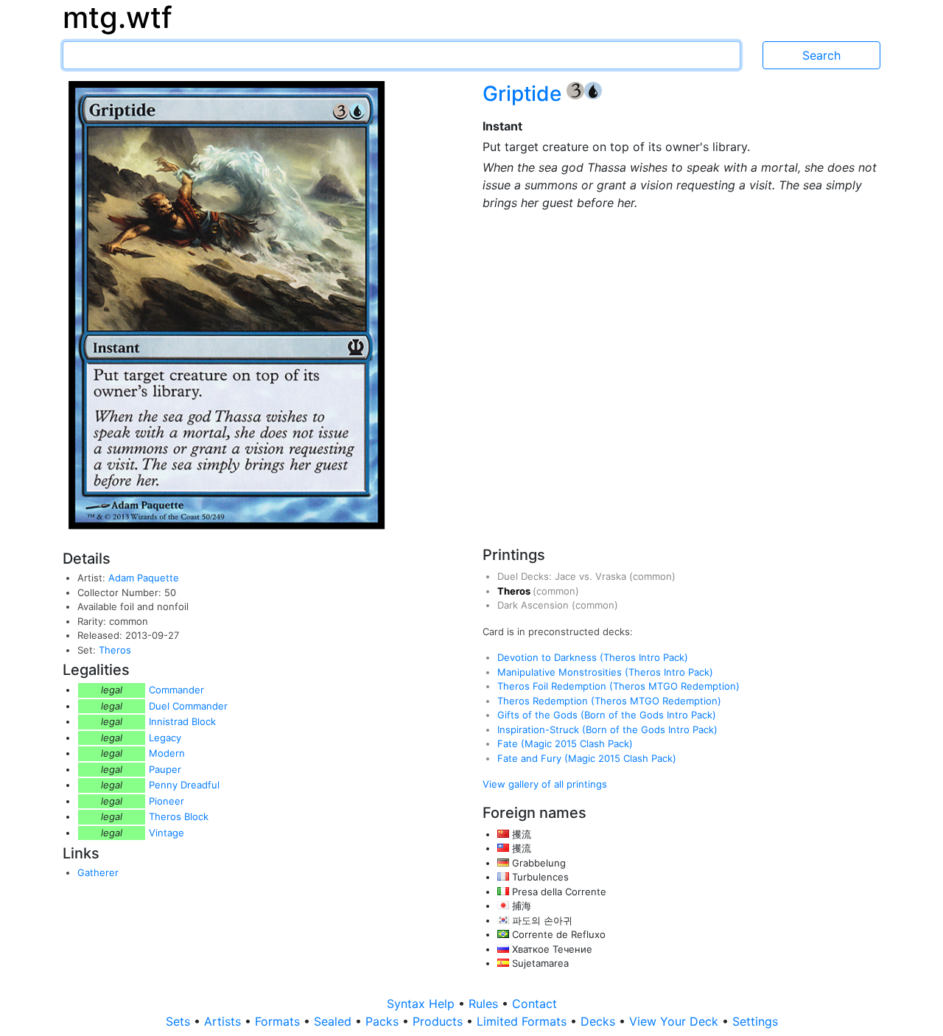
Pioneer (166, 801)
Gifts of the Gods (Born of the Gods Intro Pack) (606, 715)
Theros (115, 650)
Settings (755, 1021)
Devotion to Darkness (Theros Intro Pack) (592, 657)
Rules (485, 1003)
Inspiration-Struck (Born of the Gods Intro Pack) (607, 729)
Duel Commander (188, 706)
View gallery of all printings (545, 784)
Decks (600, 1021)
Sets (180, 1021)
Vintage (166, 833)
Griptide (525, 93)
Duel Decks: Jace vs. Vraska (563, 576)
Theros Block (178, 816)
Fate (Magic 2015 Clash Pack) (565, 743)
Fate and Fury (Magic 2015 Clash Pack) (586, 758)
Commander (176, 690)
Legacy (165, 737)
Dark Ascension (534, 605)
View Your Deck (675, 1021)
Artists (224, 1021)
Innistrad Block (182, 721)
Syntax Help (422, 1003)
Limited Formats (523, 1021)
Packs (383, 1021)
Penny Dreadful (184, 785)
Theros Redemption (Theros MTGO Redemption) (609, 701)
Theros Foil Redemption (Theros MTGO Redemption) (618, 686)
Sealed (334, 1021)
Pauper (165, 769)
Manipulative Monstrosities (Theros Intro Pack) (605, 672)
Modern (167, 753)
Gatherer (98, 872)
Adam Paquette (143, 578)
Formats (279, 1021)
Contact (534, 1003)
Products (439, 1021)
